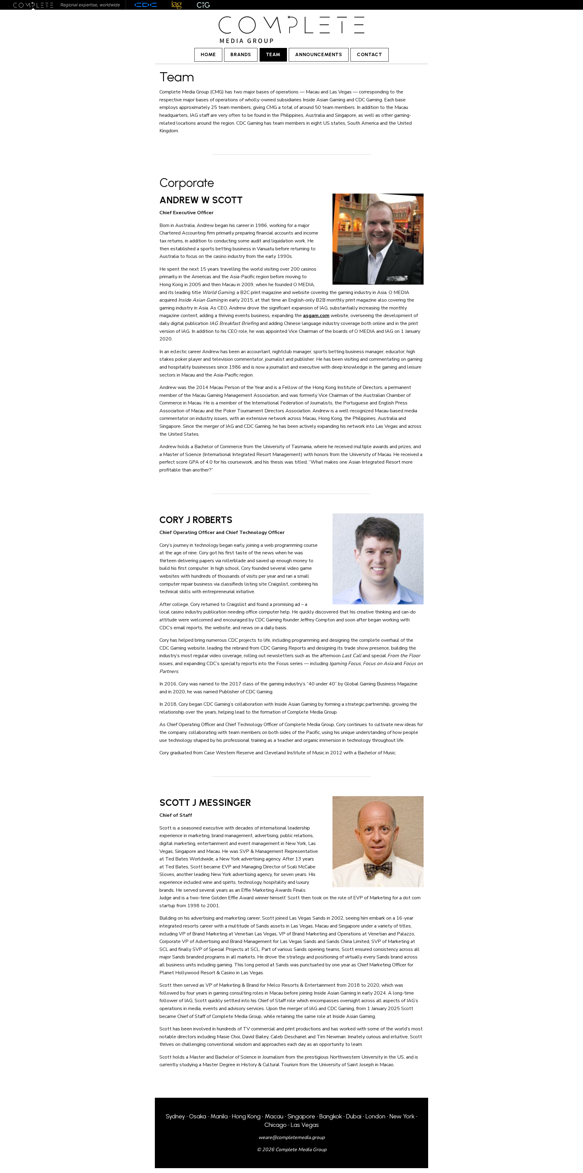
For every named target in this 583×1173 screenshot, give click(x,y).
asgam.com (316, 315)
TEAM (273, 54)
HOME (208, 54)
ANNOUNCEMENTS (318, 54)
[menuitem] (208, 55)
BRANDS (240, 54)
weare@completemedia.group (291, 1137)
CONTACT (369, 54)
